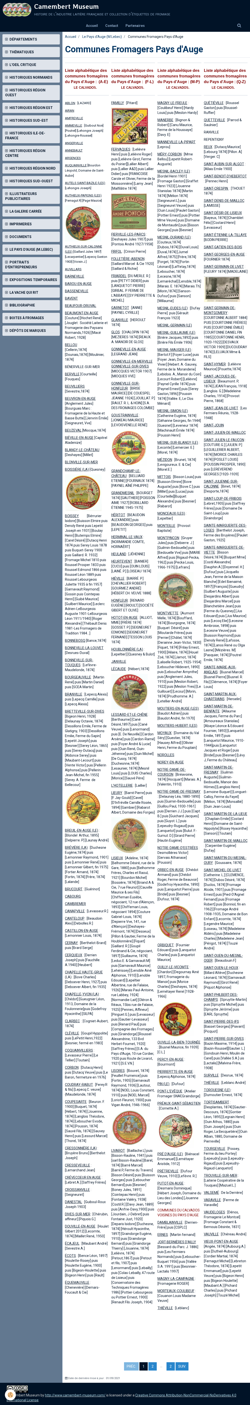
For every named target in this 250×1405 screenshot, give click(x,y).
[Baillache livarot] (129, 1128)
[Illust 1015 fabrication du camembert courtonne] (222, 289)
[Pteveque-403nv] (129, 126)
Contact (111, 26)
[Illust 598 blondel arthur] (83, 807)
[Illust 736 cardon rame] (129, 692)
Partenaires (135, 26)
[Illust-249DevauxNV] (83, 492)
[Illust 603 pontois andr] (129, 211)
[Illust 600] (83, 223)
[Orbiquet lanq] (175, 922)
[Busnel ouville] (175, 1019)
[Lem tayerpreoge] (175, 1131)
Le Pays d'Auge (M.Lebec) (102, 37)
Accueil (92, 26)
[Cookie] (10, 1394)
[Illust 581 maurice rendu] (129, 835)
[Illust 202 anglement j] (175, 590)
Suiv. (182, 1366)
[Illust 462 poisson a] (129, 448)
